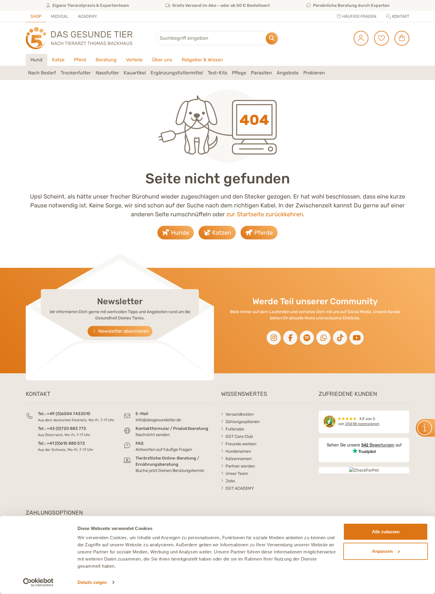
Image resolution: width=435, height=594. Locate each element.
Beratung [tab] (106, 60)
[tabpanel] (217, 73)
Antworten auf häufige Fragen (164, 449)
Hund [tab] (36, 60)
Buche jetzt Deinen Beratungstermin (170, 470)
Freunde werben (240, 443)
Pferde (263, 232)
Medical (59, 16)
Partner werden (240, 466)
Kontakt (400, 16)
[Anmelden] (358, 38)
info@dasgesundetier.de (158, 419)
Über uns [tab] (162, 60)
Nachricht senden (153, 434)
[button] (42, 73)
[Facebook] (290, 338)
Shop (35, 16)
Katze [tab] (58, 60)
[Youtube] (356, 338)
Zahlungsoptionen (242, 421)
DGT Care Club (239, 436)
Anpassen (382, 550)
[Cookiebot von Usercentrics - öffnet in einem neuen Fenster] (38, 582)
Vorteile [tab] (134, 60)
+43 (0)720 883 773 (66, 428)
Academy (87, 16)
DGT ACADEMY (239, 488)
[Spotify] (307, 338)
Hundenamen (238, 451)
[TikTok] (340, 338)
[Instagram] (274, 338)
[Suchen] (272, 38)
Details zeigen (92, 582)
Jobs (230, 480)
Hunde (179, 232)
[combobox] (217, 38)
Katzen (221, 232)
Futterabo (234, 429)
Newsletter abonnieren (123, 331)
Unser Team (236, 473)
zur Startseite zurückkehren (264, 214)
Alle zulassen (385, 531)
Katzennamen (238, 458)
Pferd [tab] (80, 60)
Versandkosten (239, 414)
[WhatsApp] (323, 338)
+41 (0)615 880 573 (66, 443)
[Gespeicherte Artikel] (379, 38)
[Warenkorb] (399, 38)
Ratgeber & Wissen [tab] (202, 60)
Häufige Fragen (358, 16)
